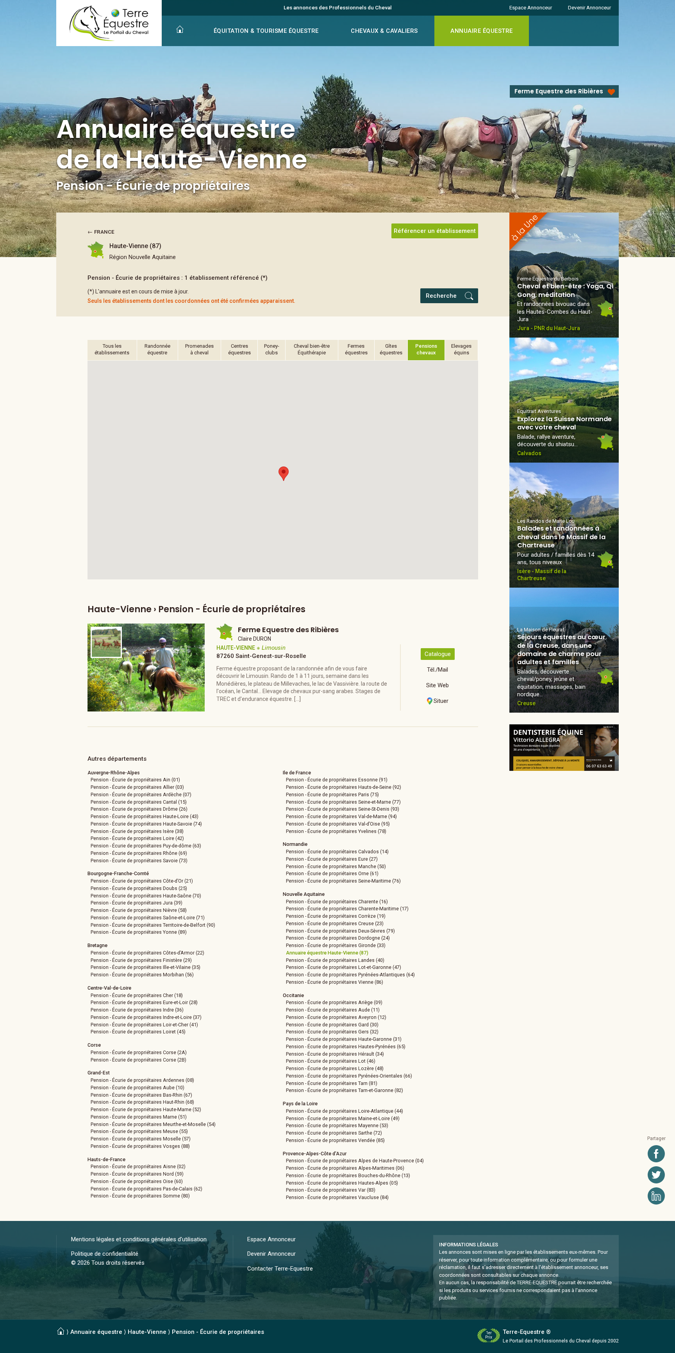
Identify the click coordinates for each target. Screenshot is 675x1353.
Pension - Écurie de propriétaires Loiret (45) (138, 1032)
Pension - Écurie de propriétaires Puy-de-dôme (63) (146, 846)
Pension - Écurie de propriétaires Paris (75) (332, 794)
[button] (284, 473)
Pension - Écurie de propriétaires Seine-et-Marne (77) (343, 802)
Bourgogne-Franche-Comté (118, 873)
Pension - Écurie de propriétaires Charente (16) (337, 901)
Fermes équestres (356, 349)
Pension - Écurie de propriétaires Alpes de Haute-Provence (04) (355, 1161)
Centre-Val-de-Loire (109, 988)
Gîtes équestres (391, 349)
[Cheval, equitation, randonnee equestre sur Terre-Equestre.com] (109, 23)
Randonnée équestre (157, 349)
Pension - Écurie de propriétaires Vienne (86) (334, 982)
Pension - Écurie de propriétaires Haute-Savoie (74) (146, 824)
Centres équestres (239, 349)
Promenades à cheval (199, 349)
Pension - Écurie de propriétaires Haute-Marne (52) (146, 1109)
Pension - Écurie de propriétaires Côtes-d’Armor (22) (147, 953)
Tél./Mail (437, 669)
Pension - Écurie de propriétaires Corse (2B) (138, 1060)
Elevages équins (461, 349)
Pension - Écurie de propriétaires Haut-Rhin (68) (142, 1102)
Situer (441, 700)
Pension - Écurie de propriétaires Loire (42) (137, 838)
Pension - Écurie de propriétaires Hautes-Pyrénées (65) (345, 1046)
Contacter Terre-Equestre (280, 1268)
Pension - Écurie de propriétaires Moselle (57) (141, 1139)
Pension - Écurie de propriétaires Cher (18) (137, 995)
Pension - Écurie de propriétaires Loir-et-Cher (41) (144, 1025)
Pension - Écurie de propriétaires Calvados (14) (337, 851)
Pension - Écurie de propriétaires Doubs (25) (139, 888)
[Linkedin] (656, 1196)
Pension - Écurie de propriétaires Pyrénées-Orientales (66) (349, 1076)
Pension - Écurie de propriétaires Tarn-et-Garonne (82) (344, 1090)
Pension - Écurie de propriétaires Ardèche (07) (141, 794)
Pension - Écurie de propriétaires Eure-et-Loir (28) (144, 1002)
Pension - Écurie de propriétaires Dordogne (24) (338, 938)
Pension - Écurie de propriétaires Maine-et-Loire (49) (343, 1118)
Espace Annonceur (530, 7)
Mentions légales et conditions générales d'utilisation (139, 1239)
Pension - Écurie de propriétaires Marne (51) (139, 1117)
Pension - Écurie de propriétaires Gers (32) (332, 1032)
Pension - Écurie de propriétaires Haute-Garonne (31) (344, 1039)
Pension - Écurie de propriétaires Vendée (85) (335, 1140)
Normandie (295, 844)
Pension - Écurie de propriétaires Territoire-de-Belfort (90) (153, 925)
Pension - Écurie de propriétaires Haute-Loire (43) (144, 816)
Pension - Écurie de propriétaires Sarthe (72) (334, 1133)
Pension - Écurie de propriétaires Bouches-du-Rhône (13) (348, 1175)
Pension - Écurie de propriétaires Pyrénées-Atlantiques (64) (350, 975)
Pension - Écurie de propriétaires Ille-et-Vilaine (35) (145, 967)
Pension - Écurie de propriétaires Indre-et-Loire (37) (146, 1017)
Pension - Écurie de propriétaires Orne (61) (332, 873)
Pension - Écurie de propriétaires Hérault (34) (335, 1054)
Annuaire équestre (96, 1331)
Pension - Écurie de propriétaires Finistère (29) (141, 960)
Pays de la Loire (300, 1103)
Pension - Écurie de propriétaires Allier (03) (137, 787)
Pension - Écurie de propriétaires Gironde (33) (336, 945)
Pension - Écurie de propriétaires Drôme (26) (139, 809)
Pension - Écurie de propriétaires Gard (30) (332, 1025)
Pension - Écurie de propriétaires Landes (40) (335, 960)
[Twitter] (656, 1174)
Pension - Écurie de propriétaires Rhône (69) (139, 853)
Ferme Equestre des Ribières (558, 91)
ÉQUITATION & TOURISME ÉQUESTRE (266, 30)
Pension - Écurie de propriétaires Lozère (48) (335, 1068)
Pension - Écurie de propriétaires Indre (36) (137, 1010)
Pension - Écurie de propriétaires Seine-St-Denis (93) (342, 809)
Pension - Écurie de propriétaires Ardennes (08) (142, 1080)
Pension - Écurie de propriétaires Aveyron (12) (336, 1017)
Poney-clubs (271, 349)
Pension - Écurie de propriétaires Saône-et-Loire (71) (148, 917)
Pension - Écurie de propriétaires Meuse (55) (139, 1131)
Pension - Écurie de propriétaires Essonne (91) (337, 780)
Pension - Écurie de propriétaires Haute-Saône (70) (146, 896)
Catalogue (438, 654)
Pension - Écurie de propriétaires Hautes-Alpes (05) (342, 1183)
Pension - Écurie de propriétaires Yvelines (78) (336, 831)
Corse (94, 1045)
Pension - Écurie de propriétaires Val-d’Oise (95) (338, 824)
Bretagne (97, 945)
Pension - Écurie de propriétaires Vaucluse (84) (337, 1197)
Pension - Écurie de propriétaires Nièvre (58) (139, 910)
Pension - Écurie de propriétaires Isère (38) (137, 831)
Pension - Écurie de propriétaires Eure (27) (332, 859)
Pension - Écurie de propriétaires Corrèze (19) (336, 916)
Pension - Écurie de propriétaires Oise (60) (137, 1181)
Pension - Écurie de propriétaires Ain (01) (135, 780)
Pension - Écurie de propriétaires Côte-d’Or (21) (142, 881)
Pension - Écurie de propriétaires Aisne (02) (138, 1166)
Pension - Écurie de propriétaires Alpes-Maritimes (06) (345, 1168)
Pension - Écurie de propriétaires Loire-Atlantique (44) (344, 1111)
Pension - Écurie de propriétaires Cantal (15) (139, 802)
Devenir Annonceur (589, 7)
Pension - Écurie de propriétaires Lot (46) (330, 1061)
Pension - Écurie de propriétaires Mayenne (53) (337, 1125)
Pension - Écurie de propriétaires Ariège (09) (334, 1002)
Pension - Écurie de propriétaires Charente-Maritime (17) (347, 909)
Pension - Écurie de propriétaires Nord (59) (137, 1174)
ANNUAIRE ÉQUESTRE (481, 30)
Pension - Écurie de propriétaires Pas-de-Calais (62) (146, 1189)
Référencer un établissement (435, 230)
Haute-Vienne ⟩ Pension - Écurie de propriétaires (196, 1331)
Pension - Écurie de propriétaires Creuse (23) (335, 923)
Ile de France (297, 773)
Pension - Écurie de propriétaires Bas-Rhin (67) (141, 1095)
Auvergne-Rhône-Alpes (114, 773)
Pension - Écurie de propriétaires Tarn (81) (331, 1083)
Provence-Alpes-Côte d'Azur (314, 1153)
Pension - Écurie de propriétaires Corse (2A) (139, 1052)
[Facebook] (656, 1153)
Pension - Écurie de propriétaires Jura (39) (136, 903)
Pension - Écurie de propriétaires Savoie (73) (139, 860)
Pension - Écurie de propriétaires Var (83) (330, 1190)
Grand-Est (99, 1073)
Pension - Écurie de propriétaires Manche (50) (336, 866)
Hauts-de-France (106, 1159)
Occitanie (293, 995)
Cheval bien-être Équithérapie (312, 349)
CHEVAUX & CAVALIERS (384, 30)
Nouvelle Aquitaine (304, 894)
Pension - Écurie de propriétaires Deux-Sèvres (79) (340, 931)
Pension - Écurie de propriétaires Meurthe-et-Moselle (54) (153, 1124)
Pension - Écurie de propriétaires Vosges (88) (140, 1146)
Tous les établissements (112, 349)
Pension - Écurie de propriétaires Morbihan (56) (142, 975)
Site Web (437, 685)
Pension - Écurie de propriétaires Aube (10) (137, 1087)
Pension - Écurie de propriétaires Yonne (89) (139, 932)
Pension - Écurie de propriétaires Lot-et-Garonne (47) (343, 967)
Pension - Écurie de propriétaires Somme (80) (140, 1196)
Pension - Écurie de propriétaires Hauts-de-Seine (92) (343, 787)
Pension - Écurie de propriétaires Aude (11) (333, 1010)
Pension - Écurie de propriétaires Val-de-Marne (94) (341, 816)
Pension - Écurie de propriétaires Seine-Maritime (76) (343, 881)
